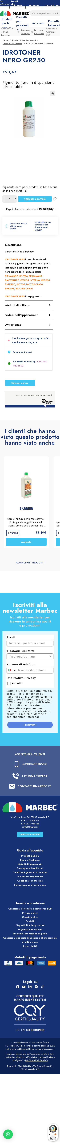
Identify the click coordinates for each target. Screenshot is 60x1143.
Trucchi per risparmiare (30, 876)
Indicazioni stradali (30, 834)
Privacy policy (30, 912)
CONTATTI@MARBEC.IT (34, 786)
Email (11, 637)
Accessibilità (30, 946)
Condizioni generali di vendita (30, 872)
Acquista (26, 542)
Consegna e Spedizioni (30, 868)
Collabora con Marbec (30, 880)
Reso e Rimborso (30, 860)
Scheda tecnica (19, 382)
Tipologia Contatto (21, 651)
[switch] (53, 1138)
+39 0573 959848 (34, 776)
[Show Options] (50, 657)
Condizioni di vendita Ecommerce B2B (30, 908)
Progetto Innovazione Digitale (30, 933)
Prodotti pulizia (30, 855)
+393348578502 (34, 764)
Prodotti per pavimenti (24, 40)
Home (5, 40)
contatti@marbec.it (30, 826)
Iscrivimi (30, 724)
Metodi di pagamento (30, 864)
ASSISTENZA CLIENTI (30, 754)
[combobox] (29, 657)
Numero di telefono (21, 664)
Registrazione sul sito (30, 929)
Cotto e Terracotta (12, 43)
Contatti (30, 921)
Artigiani (34, 5)
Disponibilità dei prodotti (30, 925)
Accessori (38, 23)
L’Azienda (17, 5)
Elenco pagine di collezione (30, 885)
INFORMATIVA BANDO (36, 1060)
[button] (52, 93)
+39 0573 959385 (30, 823)
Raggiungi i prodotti (30, 562)
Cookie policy (30, 917)
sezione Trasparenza (45, 1049)
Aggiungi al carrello (35, 198)
